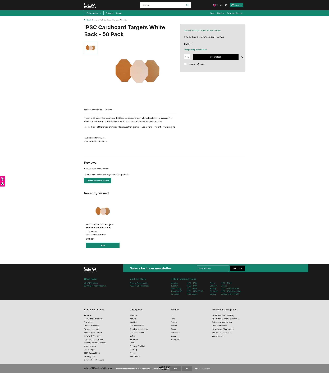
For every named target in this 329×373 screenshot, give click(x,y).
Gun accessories (137, 325)
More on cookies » (202, 368)
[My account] (221, 5)
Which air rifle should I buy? (223, 315)
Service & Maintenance (94, 360)
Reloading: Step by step (222, 322)
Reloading (134, 339)
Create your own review (98, 181)
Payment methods (91, 329)
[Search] (187, 5)
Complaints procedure (93, 339)
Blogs (212, 13)
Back (88, 20)
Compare (191, 64)
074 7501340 (92, 283)
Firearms (109, 13)
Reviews (108, 110)
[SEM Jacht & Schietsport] (102, 5)
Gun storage (89, 350)
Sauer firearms (218, 336)
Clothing (133, 350)
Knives (132, 353)
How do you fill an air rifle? (223, 329)
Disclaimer (88, 322)
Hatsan (174, 325)
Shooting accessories (139, 329)
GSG (173, 319)
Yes (175, 368)
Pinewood (175, 339)
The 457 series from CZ (222, 332)
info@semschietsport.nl (96, 286)
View (103, 245)
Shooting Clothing (137, 346)
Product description (93, 110)
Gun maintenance (137, 332)
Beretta (174, 322)
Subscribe (237, 268)
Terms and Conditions (93, 319)
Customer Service (234, 13)
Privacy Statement (91, 325)
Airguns (119, 13)
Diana (173, 336)
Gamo (173, 329)
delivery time (89, 356)
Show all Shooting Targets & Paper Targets (202, 30)
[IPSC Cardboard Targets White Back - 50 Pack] (103, 211)
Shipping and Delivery (93, 332)
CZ (172, 315)
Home (94, 20)
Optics (132, 336)
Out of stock (215, 57)
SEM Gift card (135, 356)
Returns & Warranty (92, 336)
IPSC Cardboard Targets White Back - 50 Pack (100, 226)
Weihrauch (175, 332)
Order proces (90, 346)
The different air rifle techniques (225, 319)
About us (221, 13)
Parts (132, 343)
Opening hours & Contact (95, 343)
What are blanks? (219, 325)
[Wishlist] (226, 5)
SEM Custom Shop (92, 353)
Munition (133, 322)
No (187, 368)
